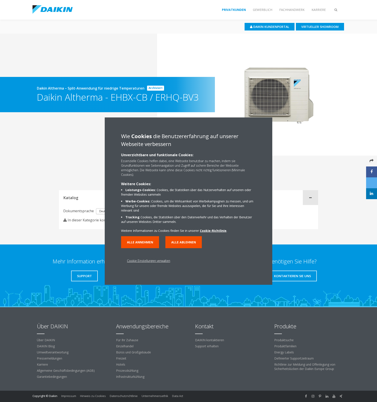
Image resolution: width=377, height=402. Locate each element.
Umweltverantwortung (53, 352)
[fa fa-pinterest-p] (320, 396)
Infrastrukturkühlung (130, 377)
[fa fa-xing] (341, 396)
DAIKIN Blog (46, 346)
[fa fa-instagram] (313, 396)
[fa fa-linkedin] (327, 396)
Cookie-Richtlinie (213, 231)
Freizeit (121, 358)
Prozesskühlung (127, 370)
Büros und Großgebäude (133, 352)
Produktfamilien (285, 346)
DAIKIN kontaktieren (209, 340)
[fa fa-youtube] (334, 396)
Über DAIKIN (46, 340)
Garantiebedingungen (52, 377)
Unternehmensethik (155, 396)
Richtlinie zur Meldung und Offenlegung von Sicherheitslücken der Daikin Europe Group (304, 366)
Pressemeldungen (49, 358)
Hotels (120, 364)
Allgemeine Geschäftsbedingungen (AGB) (66, 370)
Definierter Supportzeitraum (294, 358)
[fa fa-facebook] (306, 396)
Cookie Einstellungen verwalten (148, 261)
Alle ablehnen (183, 242)
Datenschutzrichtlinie (124, 396)
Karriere (42, 364)
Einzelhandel (125, 346)
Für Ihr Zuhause (127, 340)
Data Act (177, 396)
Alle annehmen (140, 242)
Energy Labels (284, 352)
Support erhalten (207, 346)
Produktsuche (284, 340)
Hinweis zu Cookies (93, 396)
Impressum (68, 396)
